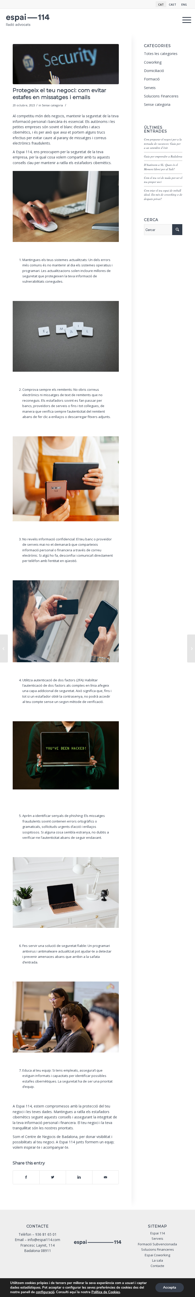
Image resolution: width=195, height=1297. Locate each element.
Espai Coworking (157, 1255)
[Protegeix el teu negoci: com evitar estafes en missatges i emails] (66, 64)
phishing (76, 815)
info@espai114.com (44, 1239)
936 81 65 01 (46, 1234)
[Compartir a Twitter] (53, 1177)
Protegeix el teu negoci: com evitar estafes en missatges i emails (59, 93)
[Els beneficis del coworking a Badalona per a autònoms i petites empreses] (4, 648)
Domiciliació (154, 70)
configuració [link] (45, 1292)
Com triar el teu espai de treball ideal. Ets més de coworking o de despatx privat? (163, 195)
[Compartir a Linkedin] (79, 1177)
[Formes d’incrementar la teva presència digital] (191, 648)
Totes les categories (160, 53)
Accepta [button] (169, 1287)
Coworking (152, 62)
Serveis (150, 87)
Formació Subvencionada (157, 1244)
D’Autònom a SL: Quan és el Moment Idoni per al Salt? (161, 167)
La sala (157, 1260)
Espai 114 (24, 151)
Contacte (157, 1265)
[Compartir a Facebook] (26, 1177)
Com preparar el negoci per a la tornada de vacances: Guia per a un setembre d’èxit (163, 143)
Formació (152, 79)
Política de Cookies (105, 1292)
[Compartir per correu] (105, 1177)
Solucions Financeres (161, 96)
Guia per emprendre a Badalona (163, 156)
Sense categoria (52, 105)
